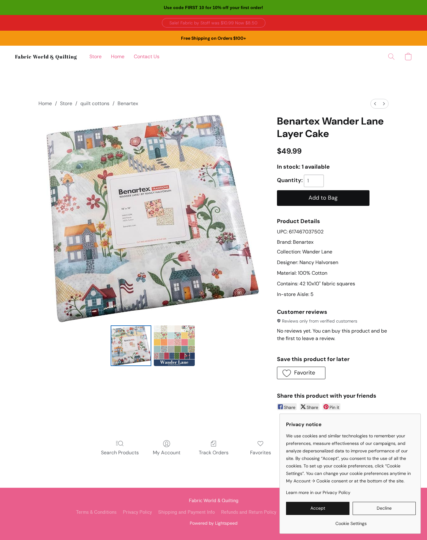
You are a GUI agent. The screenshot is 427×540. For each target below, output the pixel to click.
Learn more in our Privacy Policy (318, 492)
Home (117, 56)
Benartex (128, 103)
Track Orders (214, 452)
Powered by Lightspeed (214, 523)
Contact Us (146, 56)
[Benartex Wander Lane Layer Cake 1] (174, 345)
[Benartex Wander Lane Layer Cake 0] (131, 345)
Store (95, 56)
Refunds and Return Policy (248, 512)
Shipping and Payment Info (186, 512)
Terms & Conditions (96, 512)
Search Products (120, 452)
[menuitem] (375, 103)
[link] (351, 521)
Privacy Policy (137, 512)
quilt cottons (94, 103)
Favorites (260, 452)
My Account (166, 452)
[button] (213, 23)
